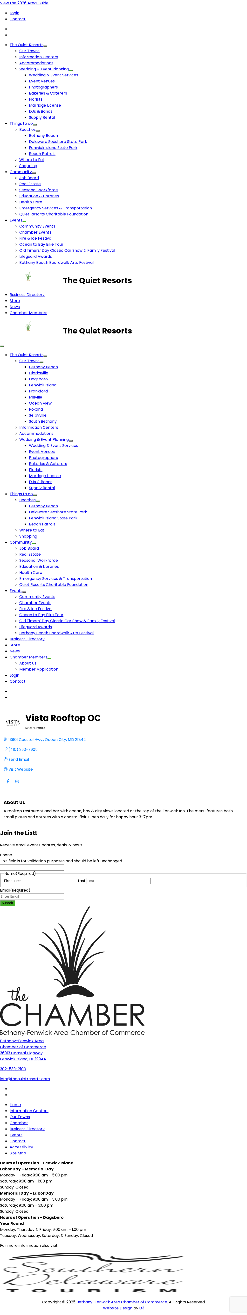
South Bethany (43, 421)
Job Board (29, 178)
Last (82, 881)
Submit (7, 903)
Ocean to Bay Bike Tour (41, 244)
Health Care (30, 202)
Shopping (28, 166)
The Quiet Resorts (26, 45)
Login (14, 13)
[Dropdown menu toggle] (45, 46)
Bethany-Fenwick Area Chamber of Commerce (121, 1302)
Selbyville (38, 415)
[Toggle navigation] (2, 346)
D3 (141, 1308)
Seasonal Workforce (38, 190)
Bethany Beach (43, 135)
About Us (27, 663)
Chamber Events (35, 232)
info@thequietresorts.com (25, 1079)
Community (21, 172)
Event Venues (42, 81)
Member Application (38, 669)
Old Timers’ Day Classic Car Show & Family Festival (67, 250)
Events (16, 220)
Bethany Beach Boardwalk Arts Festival (56, 262)
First (8, 881)
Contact (18, 19)
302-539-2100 (13, 1069)
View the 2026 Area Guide (24, 3)
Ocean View (40, 403)
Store (15, 300)
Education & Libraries (39, 196)
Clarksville (38, 373)
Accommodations (36, 63)
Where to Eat (31, 160)
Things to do (21, 123)
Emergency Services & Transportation (55, 208)
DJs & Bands (40, 111)
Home (15, 1105)
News (15, 307)
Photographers (43, 87)
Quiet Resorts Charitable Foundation (53, 214)
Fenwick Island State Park (53, 147)
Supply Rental (42, 117)
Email (15, 890)
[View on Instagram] (17, 784)
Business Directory (27, 294)
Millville (35, 397)
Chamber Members (28, 313)
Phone (6, 855)
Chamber (19, 1123)
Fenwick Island (42, 385)
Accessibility (21, 1147)
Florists (35, 99)
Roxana (36, 409)
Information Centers (38, 57)
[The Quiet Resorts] (31, 280)
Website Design (118, 1308)
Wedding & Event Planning (44, 69)
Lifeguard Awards (35, 256)
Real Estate (30, 184)
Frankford (38, 391)
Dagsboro (38, 379)
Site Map (18, 1153)
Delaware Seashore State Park (58, 141)
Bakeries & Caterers (48, 93)
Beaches (27, 129)
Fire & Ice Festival (35, 238)
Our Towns (29, 51)
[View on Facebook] (8, 784)
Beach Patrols (42, 153)
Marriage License (45, 105)
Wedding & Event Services (53, 75)
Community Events (37, 226)
